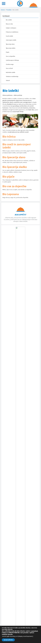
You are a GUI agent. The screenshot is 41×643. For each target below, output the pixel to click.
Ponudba (8, 10)
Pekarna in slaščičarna (12, 32)
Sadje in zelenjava (11, 28)
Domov (3, 10)
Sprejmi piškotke (8, 640)
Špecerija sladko (10, 48)
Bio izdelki (9, 20)
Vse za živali (9, 68)
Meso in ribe (9, 24)
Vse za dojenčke (10, 56)
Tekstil (8, 80)
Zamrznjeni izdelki (11, 40)
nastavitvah (34, 631)
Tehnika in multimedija (12, 76)
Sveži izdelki (9, 36)
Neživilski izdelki (10, 72)
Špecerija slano (10, 44)
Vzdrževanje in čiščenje (12, 60)
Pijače (7, 52)
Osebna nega (10, 64)
